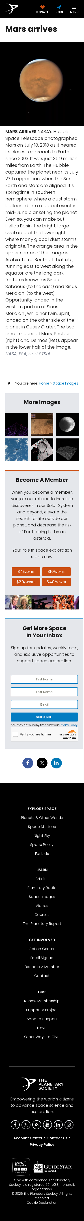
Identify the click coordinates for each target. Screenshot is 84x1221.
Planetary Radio (42, 887)
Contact (42, 975)
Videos (42, 905)
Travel (42, 1027)
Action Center (41, 948)
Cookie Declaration (42, 1202)
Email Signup (42, 957)
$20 (25, 582)
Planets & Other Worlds (42, 817)
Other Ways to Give (42, 1036)
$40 (56, 582)
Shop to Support (42, 1018)
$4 (25, 571)
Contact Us (57, 1138)
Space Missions (42, 826)
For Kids (42, 853)
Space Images (65, 383)
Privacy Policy (68, 725)
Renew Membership (42, 1000)
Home (44, 383)
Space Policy (42, 844)
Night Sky (42, 835)
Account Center (27, 1138)
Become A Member (42, 966)
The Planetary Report (42, 923)
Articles (41, 878)
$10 (56, 571)
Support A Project (42, 1009)
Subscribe (44, 717)
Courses (42, 914)
